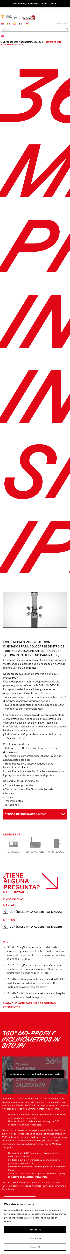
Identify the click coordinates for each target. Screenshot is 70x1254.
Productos (12, 42)
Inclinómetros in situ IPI (32, 42)
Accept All (35, 1229)
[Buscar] (67, 29)
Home (2, 42)
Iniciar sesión (62, 23)
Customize (35, 1238)
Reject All (35, 1247)
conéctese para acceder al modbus (36, 926)
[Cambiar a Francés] (21, 23)
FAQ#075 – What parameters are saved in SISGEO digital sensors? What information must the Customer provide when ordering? (36, 983)
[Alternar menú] (2, 36)
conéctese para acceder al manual (36, 911)
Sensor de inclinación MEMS (25, 814)
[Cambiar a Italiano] (8, 23)
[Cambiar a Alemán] (27, 23)
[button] (35, 814)
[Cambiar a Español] (15, 23)
